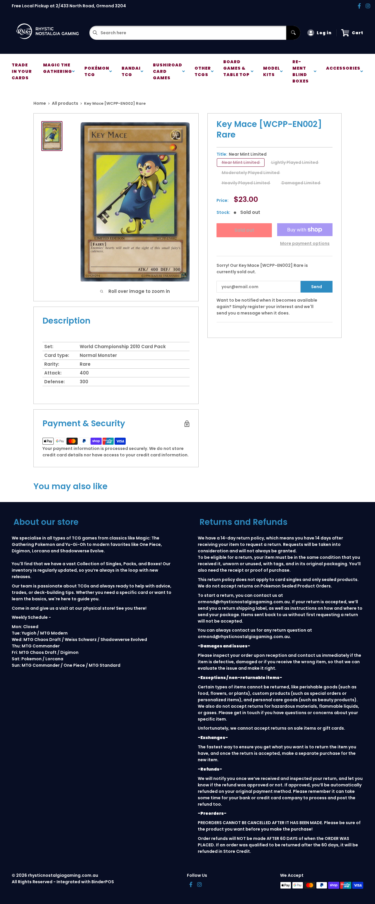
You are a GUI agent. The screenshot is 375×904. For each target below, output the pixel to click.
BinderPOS (102, 882)
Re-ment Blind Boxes (301, 71)
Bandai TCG (131, 71)
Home (39, 103)
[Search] (293, 33)
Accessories (343, 71)
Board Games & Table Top (236, 71)
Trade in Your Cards (22, 71)
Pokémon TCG (96, 71)
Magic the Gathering (57, 71)
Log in (324, 33)
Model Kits (271, 71)
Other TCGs (203, 71)
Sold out (244, 230)
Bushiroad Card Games (167, 71)
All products (65, 103)
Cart (357, 33)
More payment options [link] (305, 243)
